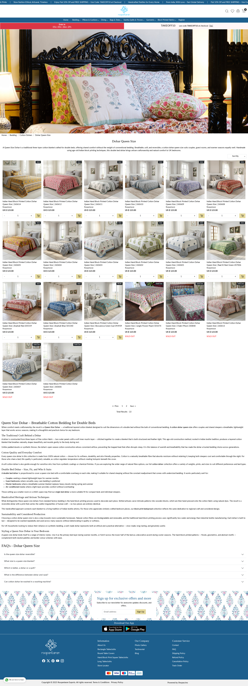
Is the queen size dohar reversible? (19, 554)
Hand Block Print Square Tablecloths (113, 657)
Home (65, 20)
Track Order (177, 666)
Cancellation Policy (180, 662)
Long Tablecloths (105, 662)
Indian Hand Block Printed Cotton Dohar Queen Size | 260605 (20, 263)
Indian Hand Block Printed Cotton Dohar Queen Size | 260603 (101, 263)
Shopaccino (183, 683)
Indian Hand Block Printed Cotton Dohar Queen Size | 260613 (224, 324)
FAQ (174, 649)
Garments (150, 20)
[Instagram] (62, 661)
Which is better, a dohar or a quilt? (19, 568)
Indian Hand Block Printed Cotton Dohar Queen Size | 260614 (20, 203)
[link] (227, 11)
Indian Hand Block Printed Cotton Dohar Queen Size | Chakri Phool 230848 (183, 324)
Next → (133, 406)
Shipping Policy (178, 653)
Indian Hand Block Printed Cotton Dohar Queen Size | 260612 (60, 203)
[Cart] (38, 215)
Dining (103, 20)
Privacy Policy (117, 682)
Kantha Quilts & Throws (133, 20)
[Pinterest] (53, 661)
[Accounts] (238, 11)
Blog (137, 653)
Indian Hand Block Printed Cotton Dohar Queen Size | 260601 (183, 263)
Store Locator (103, 666)
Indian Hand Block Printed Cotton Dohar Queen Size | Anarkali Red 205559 (20, 324)
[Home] (124, 11)
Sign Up (140, 612)
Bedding (75, 20)
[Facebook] (44, 661)
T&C (211, 26)
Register (182, 20)
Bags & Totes (115, 20)
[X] (48, 661)
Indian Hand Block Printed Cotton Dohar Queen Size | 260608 (224, 203)
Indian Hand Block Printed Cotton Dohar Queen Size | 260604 (60, 263)
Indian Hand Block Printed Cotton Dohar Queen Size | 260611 (101, 203)
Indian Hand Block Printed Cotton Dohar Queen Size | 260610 (142, 203)
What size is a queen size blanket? (19, 561)
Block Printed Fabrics (166, 20)
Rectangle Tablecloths (107, 649)
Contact (175, 645)
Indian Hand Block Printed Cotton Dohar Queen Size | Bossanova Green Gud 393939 (103, 324)
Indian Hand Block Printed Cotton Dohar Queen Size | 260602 (142, 263)
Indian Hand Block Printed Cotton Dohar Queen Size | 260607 (20, 385)
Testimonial (140, 649)
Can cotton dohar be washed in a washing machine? (27, 582)
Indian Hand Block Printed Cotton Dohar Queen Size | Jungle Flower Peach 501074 (143, 324)
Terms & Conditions (101, 682)
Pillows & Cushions (89, 20)
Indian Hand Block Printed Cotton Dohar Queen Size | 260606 (60, 385)
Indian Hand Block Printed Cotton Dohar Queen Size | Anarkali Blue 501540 (60, 324)
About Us (102, 645)
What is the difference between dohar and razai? (26, 575)
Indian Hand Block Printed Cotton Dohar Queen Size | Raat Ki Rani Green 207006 (224, 263)
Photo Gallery (141, 645)
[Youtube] (58, 661)
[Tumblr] (65, 661)
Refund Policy (178, 657)
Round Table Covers (106, 653)
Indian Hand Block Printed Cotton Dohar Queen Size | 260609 (183, 203)
